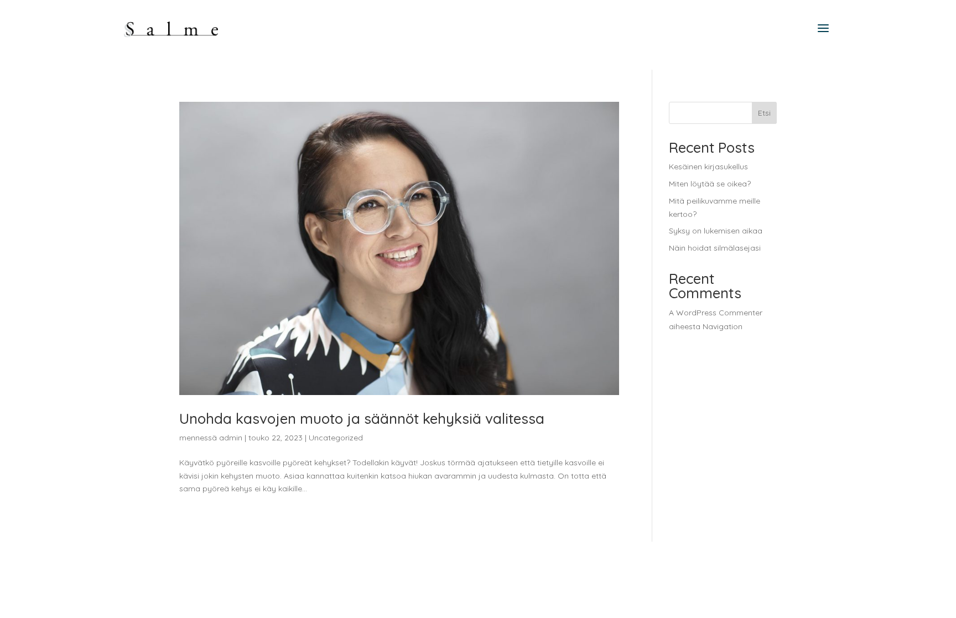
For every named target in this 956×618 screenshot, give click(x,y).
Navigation (722, 326)
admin (230, 438)
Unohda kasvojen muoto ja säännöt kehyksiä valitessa (361, 418)
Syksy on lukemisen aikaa (715, 231)
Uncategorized (336, 438)
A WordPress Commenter (715, 313)
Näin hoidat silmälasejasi (715, 248)
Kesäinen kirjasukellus (708, 167)
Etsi (764, 113)
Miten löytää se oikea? (710, 184)
